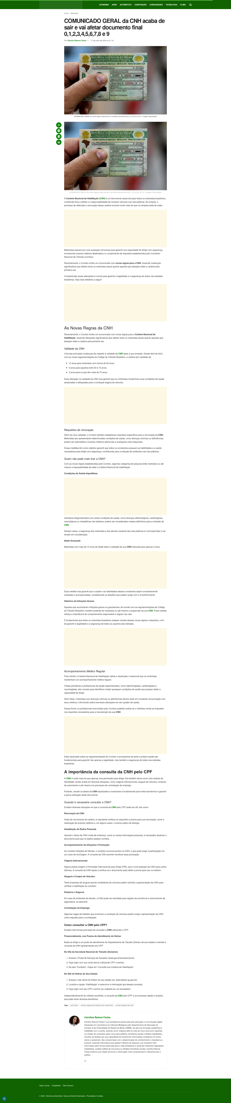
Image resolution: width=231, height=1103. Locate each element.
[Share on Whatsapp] (58, 125)
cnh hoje (74, 1005)
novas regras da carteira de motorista (97, 1005)
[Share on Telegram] (58, 130)
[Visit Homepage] (60, 4)
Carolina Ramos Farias (76, 40)
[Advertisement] (115, 228)
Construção (140, 4)
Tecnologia (171, 4)
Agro (114, 4)
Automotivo (126, 4)
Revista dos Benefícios (54, 1096)
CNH (102, 198)
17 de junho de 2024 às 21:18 (102, 40)
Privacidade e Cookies (94, 1096)
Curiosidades (156, 4)
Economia (104, 4)
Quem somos (44, 1085)
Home (66, 13)
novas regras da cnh (124, 1005)
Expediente (56, 1085)
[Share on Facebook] (58, 136)
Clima (183, 4)
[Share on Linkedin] (58, 142)
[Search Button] (190, 4)
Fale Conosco (68, 1085)
